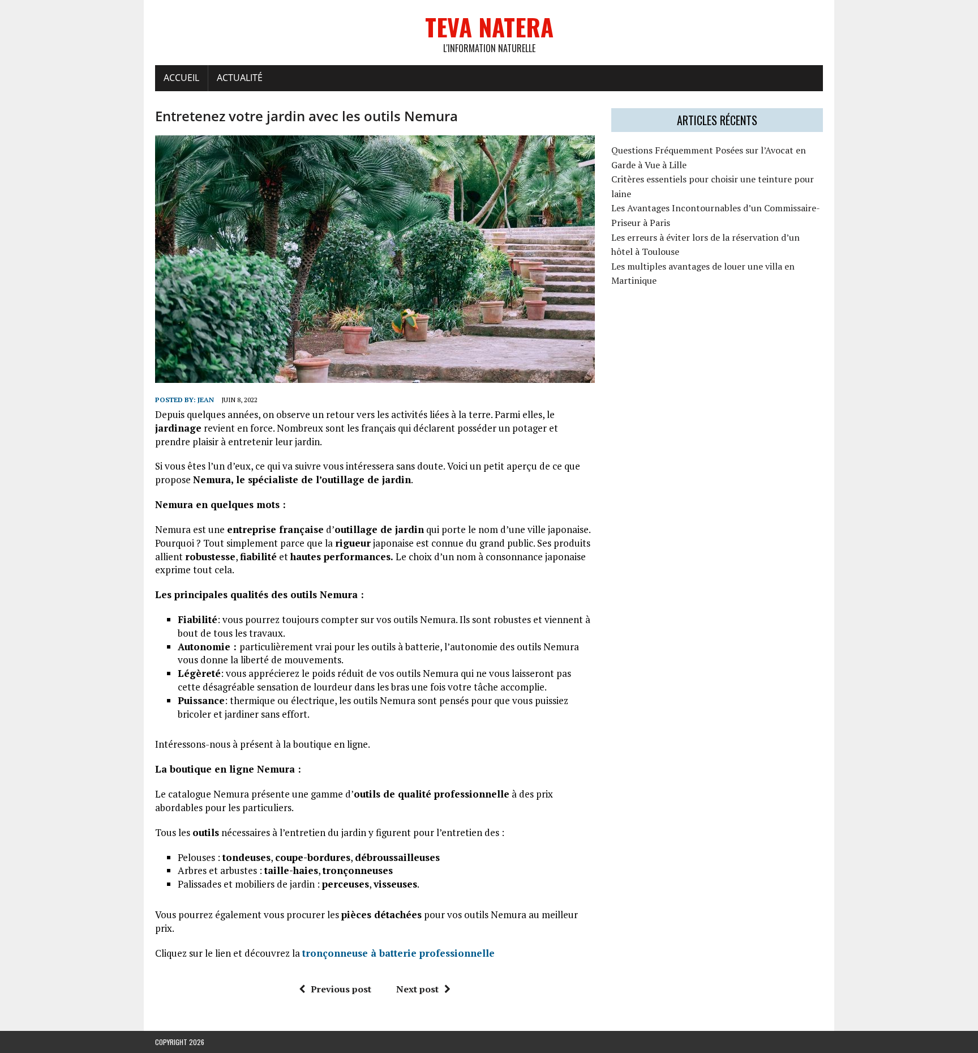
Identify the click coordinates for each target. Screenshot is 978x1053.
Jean (206, 399)
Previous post (341, 989)
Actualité (240, 77)
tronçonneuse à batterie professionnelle (398, 953)
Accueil (181, 77)
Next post (417, 989)
